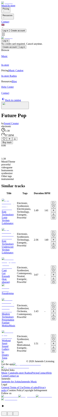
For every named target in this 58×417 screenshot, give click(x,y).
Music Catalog (8, 372)
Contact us (13, 375)
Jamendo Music (29, 381)
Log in (5, 30)
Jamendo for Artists (11, 381)
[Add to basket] (53, 217)
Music (4, 5)
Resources (8, 15)
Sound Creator (11, 123)
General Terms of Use (12, 387)
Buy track (7, 142)
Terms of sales (31, 387)
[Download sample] (14, 139)
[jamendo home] (7, 2)
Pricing (6, 9)
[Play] (15, 105)
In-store (11, 5)
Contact (5, 21)
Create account (18, 30)
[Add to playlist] (9, 139)
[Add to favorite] (4, 139)
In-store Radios (24, 372)
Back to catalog (13, 100)
